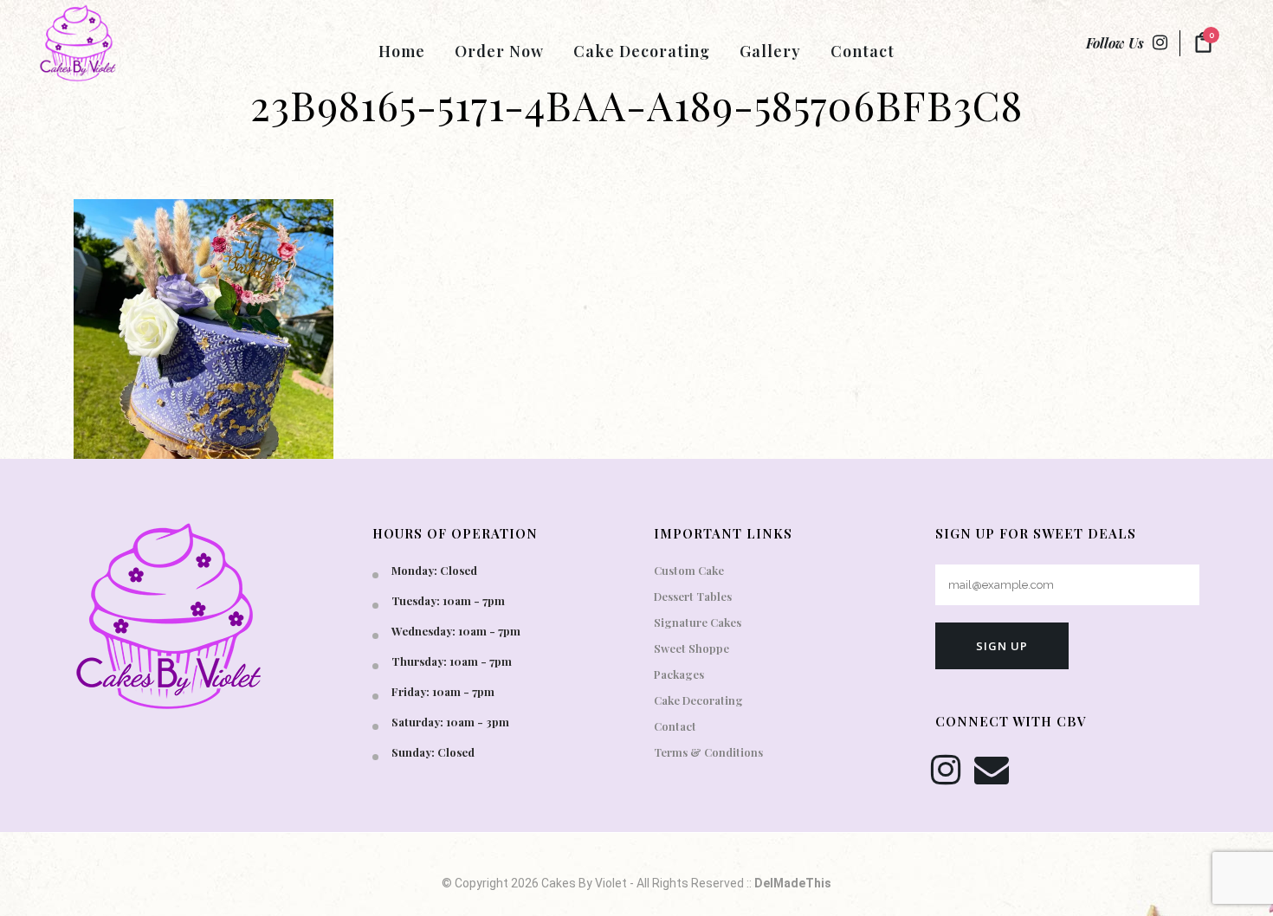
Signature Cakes (697, 622)
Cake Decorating (698, 700)
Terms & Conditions (708, 752)
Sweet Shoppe (691, 648)
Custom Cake (689, 570)
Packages (679, 674)
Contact (675, 726)
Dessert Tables (693, 596)
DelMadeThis (792, 883)
